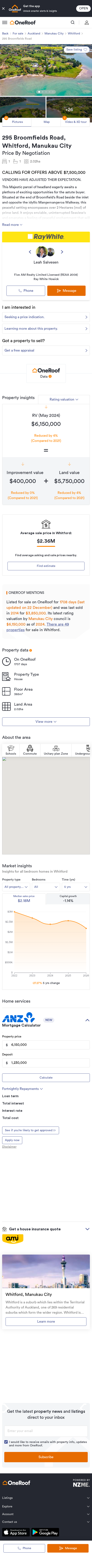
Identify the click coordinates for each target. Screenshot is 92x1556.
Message (71, 1548)
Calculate (46, 1077)
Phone (28, 290)
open (83, 8)
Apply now (12, 1140)
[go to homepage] (22, 22)
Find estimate (46, 566)
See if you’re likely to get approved (28, 1130)
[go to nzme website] (81, 1483)
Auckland (34, 33)
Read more (11, 225)
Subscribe (46, 1457)
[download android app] (45, 1533)
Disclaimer (9, 1146)
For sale (18, 33)
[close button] (3, 8)
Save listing (74, 49)
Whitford (74, 33)
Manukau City (54, 33)
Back (5, 33)
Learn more (46, 1321)
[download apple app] (16, 1533)
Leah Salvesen (46, 262)
